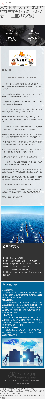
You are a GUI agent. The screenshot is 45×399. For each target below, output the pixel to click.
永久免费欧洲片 (10, 395)
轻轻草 (2, 395)
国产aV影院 (34, 395)
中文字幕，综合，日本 (22, 395)
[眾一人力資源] (7, 4)
